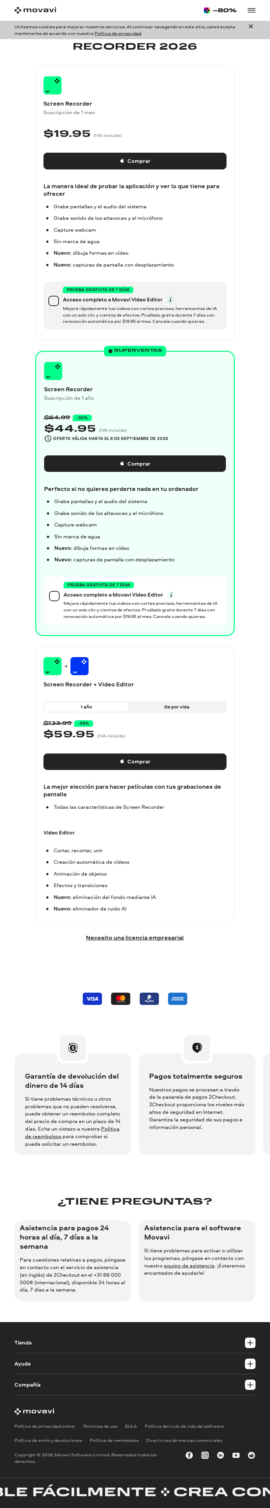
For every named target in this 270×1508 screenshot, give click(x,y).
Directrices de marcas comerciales (184, 1440)
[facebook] (189, 1456)
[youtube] (236, 1456)
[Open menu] (252, 10)
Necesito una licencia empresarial (135, 937)
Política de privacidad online (44, 1426)
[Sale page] (220, 10)
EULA (131, 1426)
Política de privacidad (117, 33)
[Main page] (35, 10)
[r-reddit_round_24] (252, 1456)
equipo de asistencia (189, 1265)
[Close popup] (251, 30)
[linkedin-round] (221, 1456)
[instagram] (205, 1456)
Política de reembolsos (114, 1440)
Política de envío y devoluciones (48, 1440)
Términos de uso (100, 1426)
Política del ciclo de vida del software (184, 1426)
